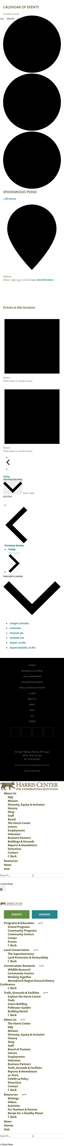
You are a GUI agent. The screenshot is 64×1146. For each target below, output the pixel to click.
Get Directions (45, 280)
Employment (16, 830)
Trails (11, 1000)
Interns (12, 827)
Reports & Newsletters (22, 845)
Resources (11, 861)
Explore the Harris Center (24, 996)
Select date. (29, 493)
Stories (8, 1125)
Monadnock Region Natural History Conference (27, 982)
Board (12, 819)
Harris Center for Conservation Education (32, 743)
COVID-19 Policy (18, 1079)
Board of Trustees (19, 1049)
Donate (32, 721)
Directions (14, 849)
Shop (11, 812)
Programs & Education (32, 671)
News (32, 710)
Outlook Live (17, 637)
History (12, 808)
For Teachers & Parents (22, 1109)
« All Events (9, 198)
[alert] (32, 347)
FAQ (10, 797)
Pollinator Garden (19, 1007)
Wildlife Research (19, 969)
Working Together (19, 977)
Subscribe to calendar (13, 576)
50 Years (32, 693)
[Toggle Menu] (2, 888)
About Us (32, 699)
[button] (39, 923)
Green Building (17, 1004)
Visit (32, 716)
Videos (12, 1102)
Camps (12, 938)
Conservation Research (32, 682)
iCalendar (15, 628)
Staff (11, 815)
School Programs (19, 927)
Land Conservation (32, 676)
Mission (13, 801)
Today (6, 476)
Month (10, 18)
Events (32, 704)
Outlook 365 (16, 633)
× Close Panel (6, 884)
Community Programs (22, 930)
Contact (32, 665)
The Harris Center (19, 823)
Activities (14, 1106)
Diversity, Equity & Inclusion (26, 804)
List (2, 18)
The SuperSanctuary (21, 954)
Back (13, 856)
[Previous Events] (8, 464)
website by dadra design (32, 771)
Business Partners (19, 838)
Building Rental (18, 1011)
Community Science (21, 934)
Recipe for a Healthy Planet (25, 1113)
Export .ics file (18, 642)
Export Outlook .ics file (23, 647)
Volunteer (14, 834)
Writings (13, 1098)
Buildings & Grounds (21, 841)
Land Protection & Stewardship (28, 957)
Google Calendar (19, 623)
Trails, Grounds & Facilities (32, 687)
